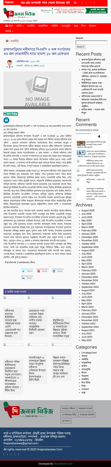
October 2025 (88, 243)
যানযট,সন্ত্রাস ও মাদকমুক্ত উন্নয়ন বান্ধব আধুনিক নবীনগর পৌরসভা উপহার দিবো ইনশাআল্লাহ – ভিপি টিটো (37, 369)
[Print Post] (6, 120)
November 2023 (90, 320)
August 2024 (88, 290)
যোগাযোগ (66, 420)
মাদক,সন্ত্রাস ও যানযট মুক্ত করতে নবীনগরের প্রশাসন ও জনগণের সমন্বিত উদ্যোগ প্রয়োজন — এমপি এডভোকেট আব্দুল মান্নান (96, 193)
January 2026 (89, 233)
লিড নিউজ (86, 382)
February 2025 (89, 270)
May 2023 (87, 340)
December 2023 (90, 317)
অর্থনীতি (54, 25)
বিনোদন (92, 25)
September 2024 (90, 287)
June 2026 (87, 217)
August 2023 (88, 330)
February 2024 (89, 310)
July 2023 (86, 333)
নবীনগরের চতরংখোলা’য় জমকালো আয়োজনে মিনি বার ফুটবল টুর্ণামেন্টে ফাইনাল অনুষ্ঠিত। (94, 101)
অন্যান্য (8, 31)
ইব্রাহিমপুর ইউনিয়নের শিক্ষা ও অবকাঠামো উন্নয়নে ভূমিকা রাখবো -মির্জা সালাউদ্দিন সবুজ (61, 328)
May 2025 (87, 260)
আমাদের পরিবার (68, 408)
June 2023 (87, 337)
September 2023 (90, 327)
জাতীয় (19, 25)
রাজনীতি (31, 25)
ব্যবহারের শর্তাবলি (87, 414)
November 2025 (90, 240)
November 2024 (90, 280)
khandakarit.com (63, 463)
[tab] (83, 136)
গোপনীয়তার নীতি (69, 414)
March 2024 (88, 307)
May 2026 (87, 220)
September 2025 (90, 247)
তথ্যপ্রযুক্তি (65, 25)
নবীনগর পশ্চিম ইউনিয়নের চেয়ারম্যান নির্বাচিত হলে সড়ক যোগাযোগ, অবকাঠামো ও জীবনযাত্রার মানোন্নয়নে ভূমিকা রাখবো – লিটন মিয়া (13, 376)
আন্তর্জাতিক (43, 25)
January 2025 (89, 273)
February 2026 (89, 230)
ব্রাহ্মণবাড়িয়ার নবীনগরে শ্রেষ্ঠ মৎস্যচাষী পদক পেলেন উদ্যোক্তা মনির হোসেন (93, 63)
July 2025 (86, 253)
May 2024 (87, 300)
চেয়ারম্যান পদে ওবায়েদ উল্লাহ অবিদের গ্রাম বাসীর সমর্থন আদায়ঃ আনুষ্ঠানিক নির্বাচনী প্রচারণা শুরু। (37, 322)
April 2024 (87, 303)
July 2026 (86, 213)
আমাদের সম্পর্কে (85, 408)
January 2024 (89, 313)
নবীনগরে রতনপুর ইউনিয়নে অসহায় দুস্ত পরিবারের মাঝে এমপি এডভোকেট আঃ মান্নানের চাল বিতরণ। (13, 323)
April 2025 (87, 263)
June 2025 (87, 257)
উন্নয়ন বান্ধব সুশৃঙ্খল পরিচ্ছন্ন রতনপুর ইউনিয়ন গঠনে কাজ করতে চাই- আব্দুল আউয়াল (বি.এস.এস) (61, 367)
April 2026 (87, 223)
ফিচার (84, 372)
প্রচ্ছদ (10, 25)
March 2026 (88, 227)
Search (79, 38)
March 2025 (88, 267)
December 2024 (90, 277)
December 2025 (90, 237)
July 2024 (86, 293)
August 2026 (88, 210)
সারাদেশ (85, 389)
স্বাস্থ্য (76, 25)
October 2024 (88, 283)
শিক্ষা (83, 25)
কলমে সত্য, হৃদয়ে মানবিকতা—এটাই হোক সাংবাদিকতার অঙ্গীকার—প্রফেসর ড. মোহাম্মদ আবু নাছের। (94, 74)
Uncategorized (89, 352)
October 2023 (88, 323)
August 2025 (88, 250)
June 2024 (87, 297)
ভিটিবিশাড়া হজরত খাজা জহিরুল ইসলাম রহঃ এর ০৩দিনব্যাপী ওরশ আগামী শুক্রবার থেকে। (92, 88)
